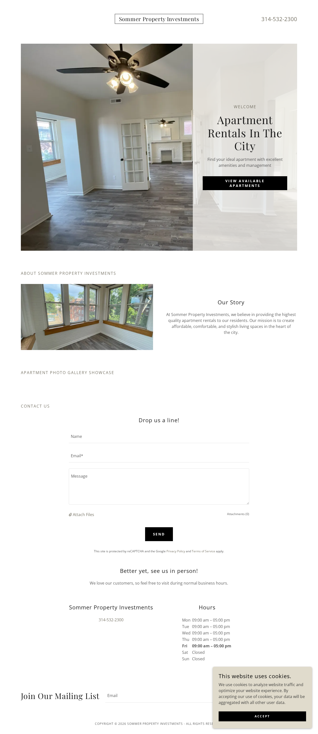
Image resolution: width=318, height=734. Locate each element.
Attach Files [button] (83, 514)
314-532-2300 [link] (279, 19)
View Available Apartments (245, 183)
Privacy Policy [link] (175, 551)
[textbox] (159, 436)
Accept (262, 716)
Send (159, 534)
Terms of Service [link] (203, 551)
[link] (159, 19)
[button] (71, 514)
